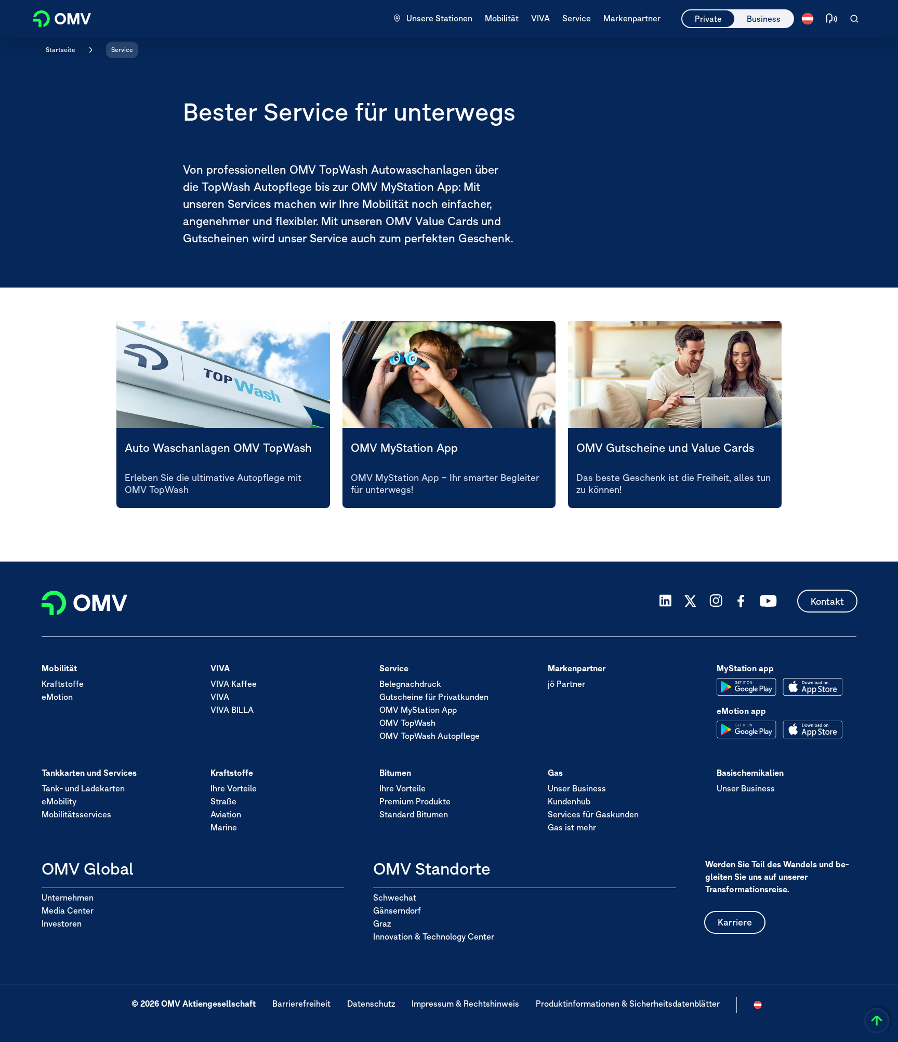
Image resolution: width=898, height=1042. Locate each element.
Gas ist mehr (572, 827)
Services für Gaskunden (593, 814)
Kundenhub (569, 801)
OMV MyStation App (418, 709)
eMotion (57, 696)
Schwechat (394, 897)
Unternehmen (68, 897)
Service (122, 50)
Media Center (68, 910)
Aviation (225, 814)
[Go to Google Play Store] (746, 687)
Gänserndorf (397, 910)
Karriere (735, 922)
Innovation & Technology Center (433, 936)
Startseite (60, 50)
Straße (223, 801)
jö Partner (566, 683)
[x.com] (690, 601)
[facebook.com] (741, 601)
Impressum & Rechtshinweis (465, 1003)
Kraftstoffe (63, 683)
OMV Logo (56, 17)
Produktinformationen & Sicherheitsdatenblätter (628, 1003)
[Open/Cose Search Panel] (854, 18)
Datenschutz (371, 1003)
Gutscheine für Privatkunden (433, 696)
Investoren (62, 923)
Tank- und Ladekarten (83, 788)
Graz (382, 923)
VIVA (219, 696)
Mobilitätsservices (76, 814)
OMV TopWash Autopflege (429, 735)
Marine (223, 827)
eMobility (59, 801)
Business (764, 19)
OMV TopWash (407, 722)
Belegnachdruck (410, 683)
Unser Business (577, 788)
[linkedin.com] (665, 600)
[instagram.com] (715, 600)
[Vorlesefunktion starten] (831, 18)
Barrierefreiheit (301, 1003)
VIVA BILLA (232, 709)
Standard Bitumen (413, 814)
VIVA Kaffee (233, 683)
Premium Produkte (415, 801)
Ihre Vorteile (233, 788)
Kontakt (827, 601)
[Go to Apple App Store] (812, 687)
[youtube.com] (768, 601)
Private (708, 19)
